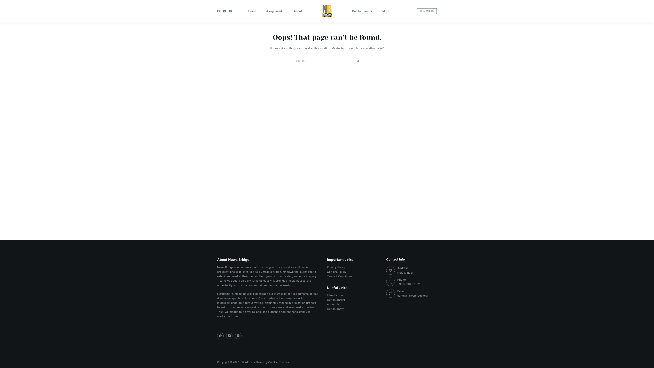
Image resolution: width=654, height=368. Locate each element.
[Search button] (357, 60)
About (298, 11)
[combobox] (323, 60)
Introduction (335, 295)
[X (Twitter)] (224, 11)
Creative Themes (278, 362)
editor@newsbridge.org (412, 295)
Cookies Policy (336, 271)
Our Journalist (336, 300)
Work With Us (427, 11)
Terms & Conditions (339, 276)
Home (252, 11)
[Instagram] (230, 11)
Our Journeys (335, 309)
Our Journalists (362, 11)
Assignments (275, 11)
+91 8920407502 (408, 284)
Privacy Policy (336, 267)
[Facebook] (218, 11)
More (385, 11)
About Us (333, 304)
